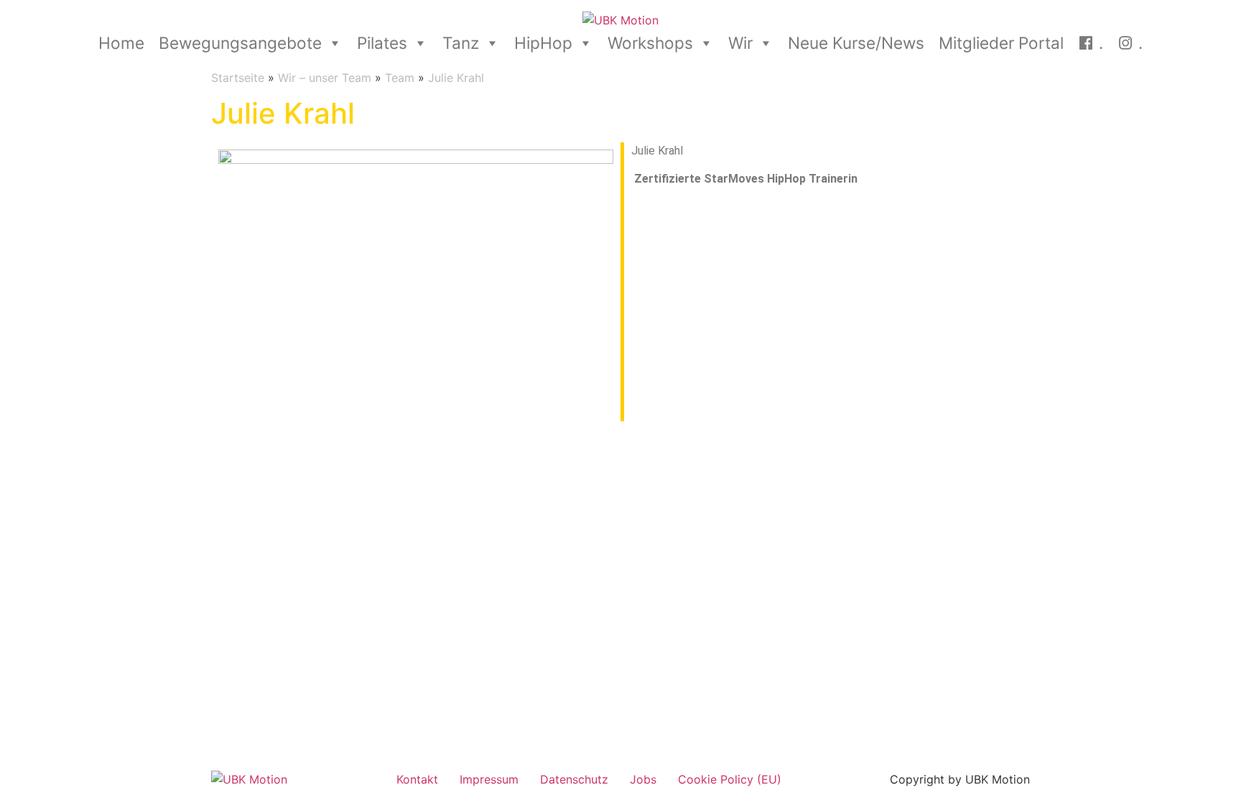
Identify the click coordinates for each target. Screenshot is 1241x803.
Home (121, 42)
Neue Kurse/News (856, 42)
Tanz (460, 42)
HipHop (543, 42)
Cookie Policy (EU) (729, 779)
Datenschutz (574, 779)
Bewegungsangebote (240, 42)
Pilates (382, 42)
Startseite (237, 77)
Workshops (650, 42)
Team (399, 77)
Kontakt (417, 779)
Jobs (643, 779)
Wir (740, 42)
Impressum (489, 779)
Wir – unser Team (324, 77)
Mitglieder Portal (1001, 42)
